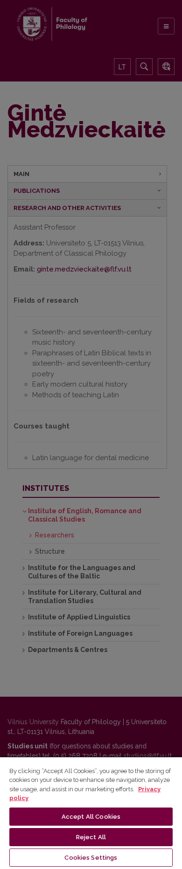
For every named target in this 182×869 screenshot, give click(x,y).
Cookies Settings (90, 857)
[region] (91, 812)
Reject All (91, 837)
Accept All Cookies (91, 816)
